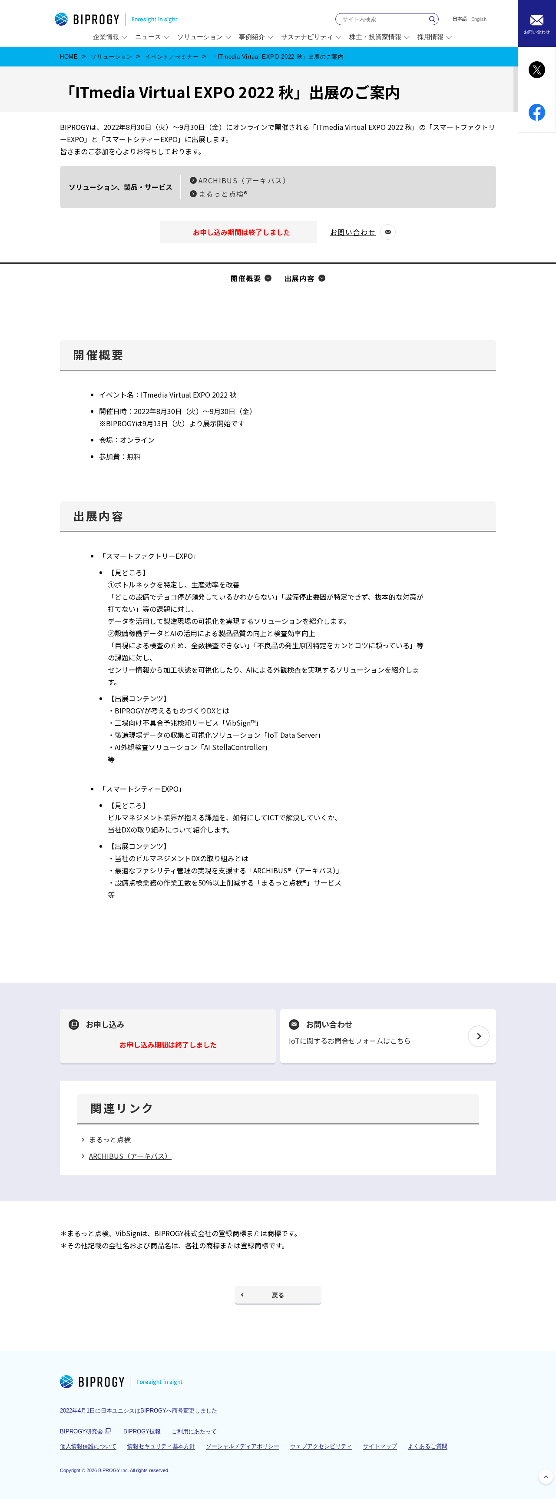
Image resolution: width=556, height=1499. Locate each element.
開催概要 (246, 278)
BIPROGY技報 (142, 1431)
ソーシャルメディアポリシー (242, 1446)
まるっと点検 (110, 1139)
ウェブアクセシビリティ (321, 1446)
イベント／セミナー (172, 56)
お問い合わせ (357, 233)
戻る (278, 1294)
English (478, 19)
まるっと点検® (223, 194)
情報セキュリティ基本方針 (161, 1446)
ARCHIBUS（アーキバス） (244, 180)
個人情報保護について (88, 1446)
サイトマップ (380, 1446)
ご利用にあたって (194, 1431)
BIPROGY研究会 (86, 1431)
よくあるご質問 (427, 1446)
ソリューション (111, 56)
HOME (69, 56)
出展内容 (300, 278)
